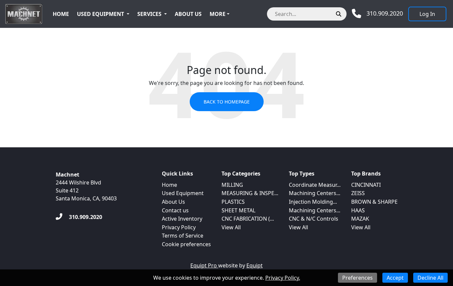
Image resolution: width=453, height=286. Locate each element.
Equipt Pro (204, 265)
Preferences (357, 277)
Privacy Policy (179, 227)
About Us (188, 14)
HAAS (358, 210)
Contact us (175, 210)
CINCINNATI (366, 184)
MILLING (232, 184)
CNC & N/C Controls (313, 218)
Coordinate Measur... (315, 184)
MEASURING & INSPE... (250, 193)
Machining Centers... (314, 193)
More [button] (218, 14)
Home (61, 14)
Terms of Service (182, 235)
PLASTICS (233, 201)
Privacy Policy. (282, 277)
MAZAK (360, 218)
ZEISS (358, 193)
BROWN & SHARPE (374, 201)
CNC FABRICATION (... (248, 218)
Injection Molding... (313, 201)
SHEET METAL (238, 210)
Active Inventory (182, 218)
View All (231, 227)
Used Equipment (100, 14)
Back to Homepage (227, 102)
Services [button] (149, 14)
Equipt (254, 265)
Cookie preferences (186, 244)
